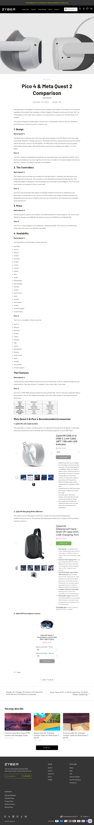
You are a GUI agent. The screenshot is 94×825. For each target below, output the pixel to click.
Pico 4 (50, 777)
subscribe (26, 776)
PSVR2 (50, 780)
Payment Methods (10, 795)
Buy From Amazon (75, 780)
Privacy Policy (9, 801)
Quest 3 (50, 768)
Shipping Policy (9, 798)
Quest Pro (51, 774)
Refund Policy (9, 807)
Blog (48, 79)
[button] (80, 9)
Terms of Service (10, 804)
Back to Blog (48, 680)
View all (47, 747)
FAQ (71, 774)
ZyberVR (12, 821)
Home (44, 79)
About (71, 768)
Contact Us (73, 783)
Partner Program (75, 777)
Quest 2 (50, 771)
